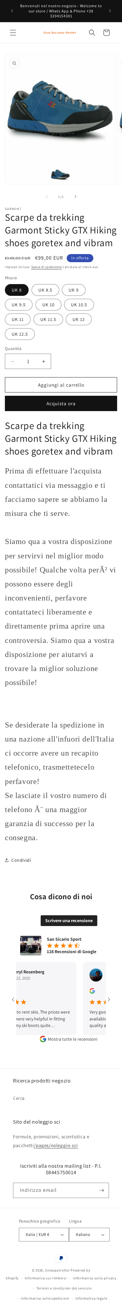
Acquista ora (61, 403)
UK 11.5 (48, 319)
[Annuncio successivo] (110, 11)
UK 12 (79, 319)
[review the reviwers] (85, 992)
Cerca (19, 1098)
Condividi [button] (21, 860)
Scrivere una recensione (69, 920)
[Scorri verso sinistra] (47, 196)
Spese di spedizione (46, 267)
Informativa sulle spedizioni (45, 1298)
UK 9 (74, 290)
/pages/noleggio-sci (56, 1145)
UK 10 (48, 305)
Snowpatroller (57, 1270)
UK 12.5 (20, 334)
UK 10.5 (79, 305)
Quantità (13, 348)
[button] (13, 32)
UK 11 (18, 319)
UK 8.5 (45, 290)
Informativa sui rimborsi (46, 1278)
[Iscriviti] (101, 1190)
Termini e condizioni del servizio (64, 1288)
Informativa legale (91, 1298)
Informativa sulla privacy (94, 1278)
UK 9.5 (19, 305)
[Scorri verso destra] (75, 196)
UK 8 (17, 290)
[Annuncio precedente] (12, 11)
